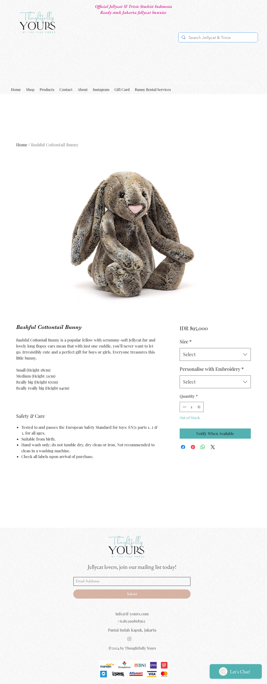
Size (186, 341)
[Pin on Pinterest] (193, 447)
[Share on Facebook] (183, 447)
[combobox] (215, 354)
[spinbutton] (191, 407)
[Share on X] (213, 447)
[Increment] (199, 407)
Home (21, 144)
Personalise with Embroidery (212, 369)
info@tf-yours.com (132, 613)
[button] (253, 89)
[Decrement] (183, 407)
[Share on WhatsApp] (203, 447)
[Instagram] (129, 638)
